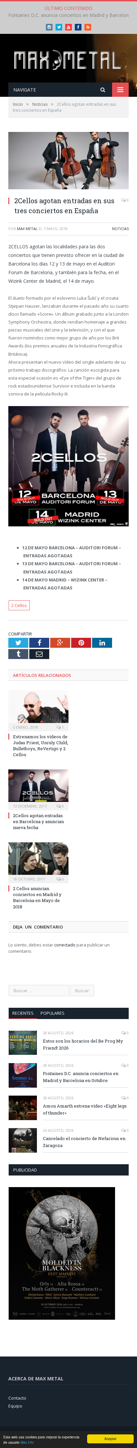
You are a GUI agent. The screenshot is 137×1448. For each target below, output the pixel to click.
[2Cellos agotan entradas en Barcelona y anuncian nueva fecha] (38, 789)
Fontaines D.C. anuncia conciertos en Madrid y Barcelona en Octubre (80, 1076)
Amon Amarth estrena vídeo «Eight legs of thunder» (85, 1109)
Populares (53, 1013)
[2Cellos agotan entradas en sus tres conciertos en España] (68, 161)
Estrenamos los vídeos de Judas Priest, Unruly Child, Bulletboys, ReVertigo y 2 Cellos (40, 746)
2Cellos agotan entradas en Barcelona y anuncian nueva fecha (38, 821)
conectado (64, 945)
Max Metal (27, 228)
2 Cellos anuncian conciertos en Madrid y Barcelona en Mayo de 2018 (37, 897)
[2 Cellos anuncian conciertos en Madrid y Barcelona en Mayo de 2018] (38, 861)
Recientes (23, 1013)
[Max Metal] (68, 58)
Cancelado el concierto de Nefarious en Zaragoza (84, 1141)
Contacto (17, 1398)
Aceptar (110, 1438)
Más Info (27, 1442)
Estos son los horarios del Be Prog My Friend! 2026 (83, 1044)
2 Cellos (19, 605)
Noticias (120, 228)
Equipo (15, 1406)
